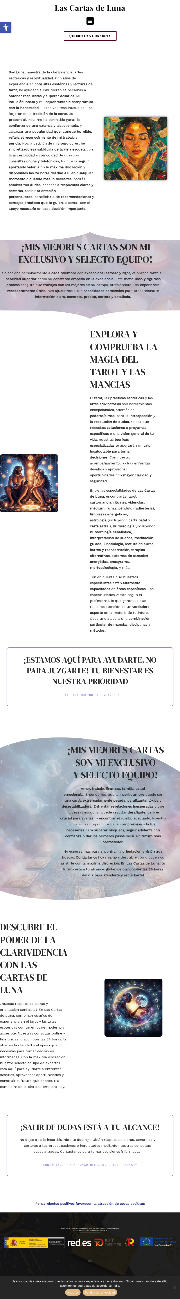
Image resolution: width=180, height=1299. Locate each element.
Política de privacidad (100, 1292)
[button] (5, 27)
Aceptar (72, 1292)
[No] (174, 1287)
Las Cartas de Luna (90, 7)
